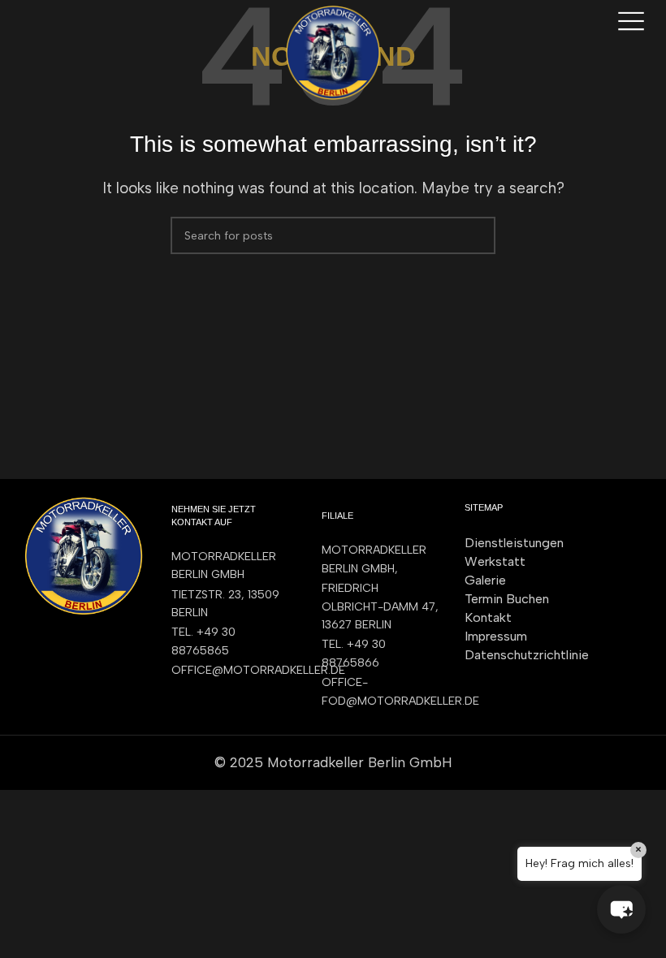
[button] (621, 909)
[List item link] (230, 642)
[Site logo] (333, 51)
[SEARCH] (476, 235)
